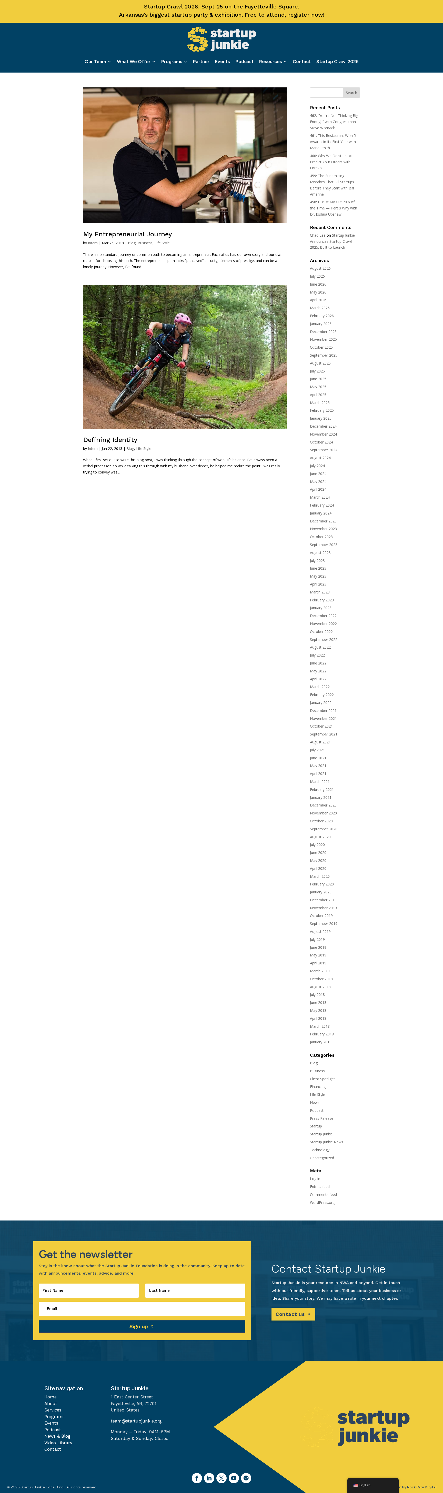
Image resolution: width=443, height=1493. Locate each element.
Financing (318, 1086)
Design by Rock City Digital (412, 1487)
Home (50, 1396)
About (50, 1403)
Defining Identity (110, 439)
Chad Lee (318, 235)
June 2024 (318, 473)
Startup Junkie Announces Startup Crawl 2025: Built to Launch (332, 241)
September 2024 (323, 449)
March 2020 (320, 876)
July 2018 (317, 994)
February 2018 (322, 1034)
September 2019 (323, 923)
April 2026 (318, 299)
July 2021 (317, 750)
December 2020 (323, 805)
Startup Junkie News (326, 1141)
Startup (316, 1126)
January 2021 (320, 797)
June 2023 (318, 568)
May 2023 (318, 576)
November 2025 (323, 339)
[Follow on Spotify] (246, 1478)
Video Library (58, 1442)
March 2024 (320, 497)
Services (52, 1410)
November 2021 (323, 718)
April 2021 (318, 773)
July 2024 (317, 465)
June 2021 (318, 757)
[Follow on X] (221, 1478)
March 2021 (320, 781)
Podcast (245, 61)
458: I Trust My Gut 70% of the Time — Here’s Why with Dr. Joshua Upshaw (333, 208)
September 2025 (323, 355)
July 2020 (317, 844)
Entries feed (320, 1186)
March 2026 (320, 307)
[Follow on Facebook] (197, 1478)
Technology (319, 1149)
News (314, 1102)
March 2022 (320, 686)
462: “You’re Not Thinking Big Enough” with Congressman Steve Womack (334, 121)
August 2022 (320, 647)
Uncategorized (322, 1157)
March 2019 (320, 971)
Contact (302, 61)
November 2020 (323, 813)
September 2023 (323, 544)
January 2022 (320, 702)
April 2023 (318, 584)
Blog (132, 242)
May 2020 (318, 860)
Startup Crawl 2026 (337, 61)
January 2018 (320, 1042)
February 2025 (322, 410)
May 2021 (318, 765)
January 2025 (320, 418)
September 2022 (323, 639)
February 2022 (322, 694)
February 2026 (322, 315)
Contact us (290, 1314)
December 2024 (323, 426)
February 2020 (322, 884)
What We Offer (133, 61)
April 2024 (318, 489)
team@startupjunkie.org (136, 1421)
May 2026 (318, 292)
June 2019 (318, 947)
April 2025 (318, 394)
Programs (171, 61)
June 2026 (318, 284)
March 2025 (320, 402)
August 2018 (320, 986)
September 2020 (323, 828)
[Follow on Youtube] (234, 1478)
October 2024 (321, 442)
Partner (201, 61)
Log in (315, 1178)
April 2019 (318, 963)
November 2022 (323, 623)
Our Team (95, 61)
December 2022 (323, 615)
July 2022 (317, 655)
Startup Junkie (321, 1134)
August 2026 (320, 268)
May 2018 (318, 1010)
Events (222, 61)
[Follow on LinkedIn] (209, 1478)
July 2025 (317, 371)
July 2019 (317, 939)
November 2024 (323, 434)
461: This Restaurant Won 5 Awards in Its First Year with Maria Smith (333, 141)
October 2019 (321, 915)
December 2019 (323, 899)
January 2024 (320, 513)
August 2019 (320, 931)
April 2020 (318, 868)
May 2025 (318, 386)
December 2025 (323, 331)
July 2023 (317, 560)
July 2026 (317, 276)
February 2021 (322, 789)
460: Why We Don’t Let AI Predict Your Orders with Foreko (331, 161)
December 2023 (323, 521)
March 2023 (320, 592)
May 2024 (318, 481)
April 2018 (318, 1018)
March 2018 (320, 1026)
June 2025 (318, 378)
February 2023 (322, 600)
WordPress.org (322, 1202)
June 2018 (318, 1002)
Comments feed (323, 1194)
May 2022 (318, 671)
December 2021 (323, 710)
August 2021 (320, 742)
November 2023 (323, 528)
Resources (270, 61)
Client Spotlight (322, 1078)
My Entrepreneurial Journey (127, 234)
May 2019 (318, 955)
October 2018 (321, 978)
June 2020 (318, 852)
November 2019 (323, 907)
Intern (93, 242)
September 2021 (323, 734)
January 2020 (320, 892)
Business (145, 242)
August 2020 (320, 836)
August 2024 (320, 457)
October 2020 (321, 821)
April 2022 (318, 679)
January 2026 (320, 323)
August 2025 (320, 363)
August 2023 (320, 552)
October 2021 (321, 726)
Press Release (321, 1118)
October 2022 (321, 631)
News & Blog (57, 1436)
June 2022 (318, 663)
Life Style (162, 242)
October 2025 (321, 347)
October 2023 (321, 536)
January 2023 (320, 607)
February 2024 (322, 505)
